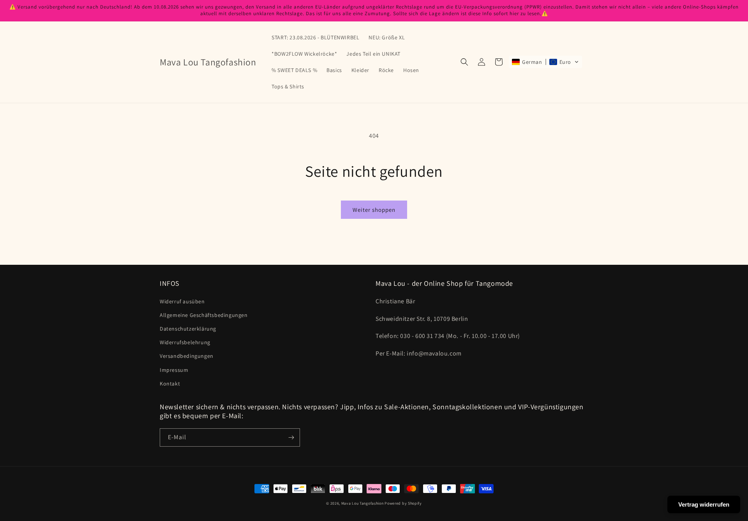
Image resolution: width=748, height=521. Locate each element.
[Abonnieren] (291, 437)
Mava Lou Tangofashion (362, 503)
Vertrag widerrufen (703, 504)
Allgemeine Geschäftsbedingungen (204, 315)
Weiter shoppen (374, 209)
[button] (464, 61)
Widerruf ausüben (182, 301)
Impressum (174, 369)
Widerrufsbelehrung (185, 342)
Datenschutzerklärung (188, 328)
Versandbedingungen (186, 355)
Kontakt (170, 383)
